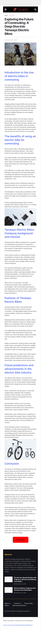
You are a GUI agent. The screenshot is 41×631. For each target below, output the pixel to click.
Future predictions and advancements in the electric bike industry (19, 369)
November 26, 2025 (11, 40)
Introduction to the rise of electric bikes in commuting (19, 76)
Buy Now (20, 540)
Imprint (7, 605)
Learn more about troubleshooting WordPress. (18, 625)
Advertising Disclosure (19, 605)
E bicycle (12, 15)
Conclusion (12, 463)
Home (6, 15)
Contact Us (17, 603)
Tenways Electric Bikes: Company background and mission (20, 233)
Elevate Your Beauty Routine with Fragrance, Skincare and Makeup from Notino (25, 579)
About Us (7, 603)
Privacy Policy (28, 603)
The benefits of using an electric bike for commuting (20, 140)
